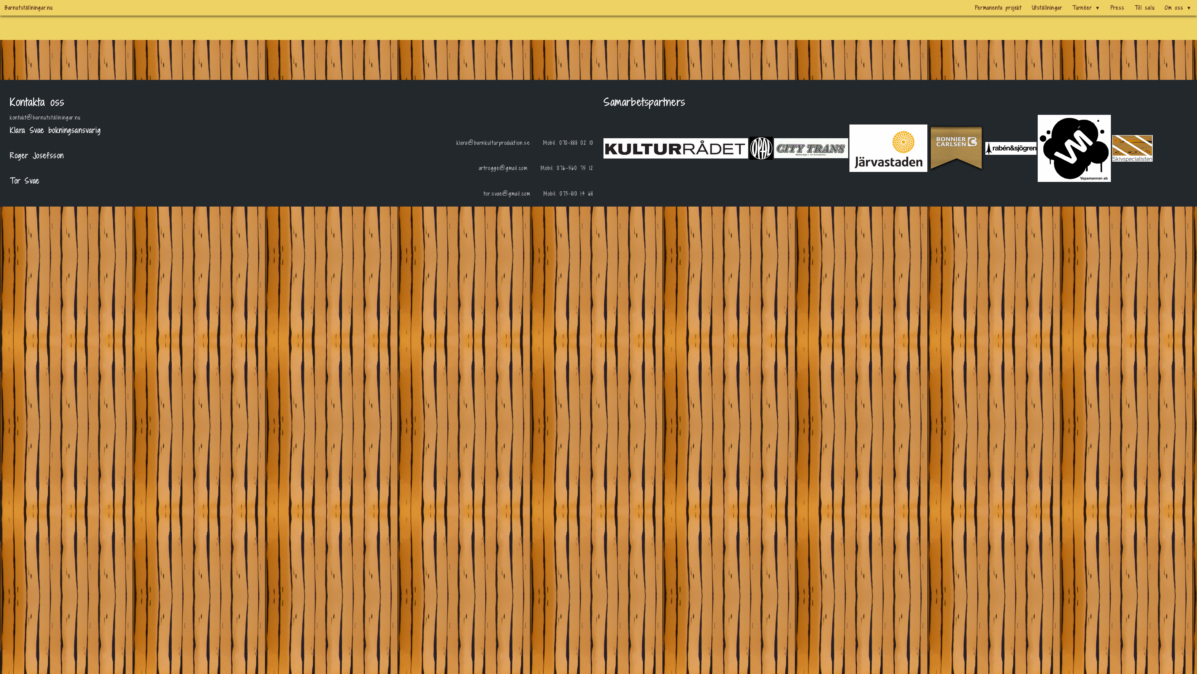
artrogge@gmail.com (503, 168)
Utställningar (1047, 7)
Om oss (1178, 7)
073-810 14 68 (577, 193)
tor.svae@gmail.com (507, 193)
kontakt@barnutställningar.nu (45, 117)
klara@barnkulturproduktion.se (493, 142)
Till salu (1145, 7)
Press (1118, 7)
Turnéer (1086, 7)
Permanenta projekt (998, 7)
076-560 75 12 (575, 168)
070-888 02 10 (577, 142)
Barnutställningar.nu (29, 7)
